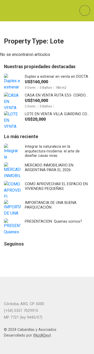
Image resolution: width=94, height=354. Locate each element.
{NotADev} (42, 335)
